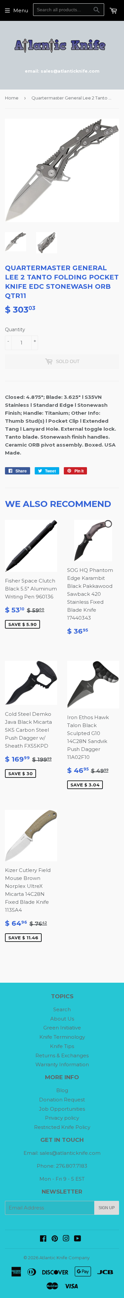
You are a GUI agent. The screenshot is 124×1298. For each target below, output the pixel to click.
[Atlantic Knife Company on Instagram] (66, 1239)
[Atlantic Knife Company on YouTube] (77, 1239)
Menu (20, 10)
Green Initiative (62, 1027)
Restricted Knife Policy (62, 1127)
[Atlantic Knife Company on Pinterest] (54, 1239)
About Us (62, 1019)
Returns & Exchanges (62, 1055)
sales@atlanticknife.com (70, 1153)
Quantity (15, 330)
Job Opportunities (62, 1109)
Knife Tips (62, 1046)
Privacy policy (62, 1118)
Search (62, 1009)
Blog (62, 1090)
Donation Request (62, 1099)
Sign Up (107, 1207)
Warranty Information (62, 1064)
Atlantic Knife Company (64, 1257)
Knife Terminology (62, 1037)
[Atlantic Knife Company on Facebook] (43, 1239)
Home (12, 97)
